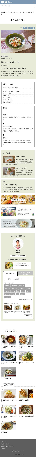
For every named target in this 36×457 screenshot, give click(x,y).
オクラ (23, 291)
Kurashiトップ (5, 12)
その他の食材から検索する (24, 299)
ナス (17, 294)
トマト (28, 288)
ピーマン (13, 291)
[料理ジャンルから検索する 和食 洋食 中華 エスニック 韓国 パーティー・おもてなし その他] (16, 279)
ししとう (7, 285)
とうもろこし (22, 288)
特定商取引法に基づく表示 (7, 446)
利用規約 (3, 448)
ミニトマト (7, 296)
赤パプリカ (7, 288)
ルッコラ (8, 58)
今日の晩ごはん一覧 (16, 12)
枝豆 (18, 291)
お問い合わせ (4, 442)
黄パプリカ (14, 288)
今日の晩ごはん (10, 273)
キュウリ (7, 291)
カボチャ (23, 294)
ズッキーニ (7, 294)
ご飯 (7, 56)
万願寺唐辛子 (14, 285)
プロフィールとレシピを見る (18, 255)
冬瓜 (13, 294)
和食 (3, 56)
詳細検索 (28, 315)
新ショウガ (21, 285)
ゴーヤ (28, 291)
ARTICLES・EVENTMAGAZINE (25, 273)
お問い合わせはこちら (17, 451)
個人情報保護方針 (5, 444)
